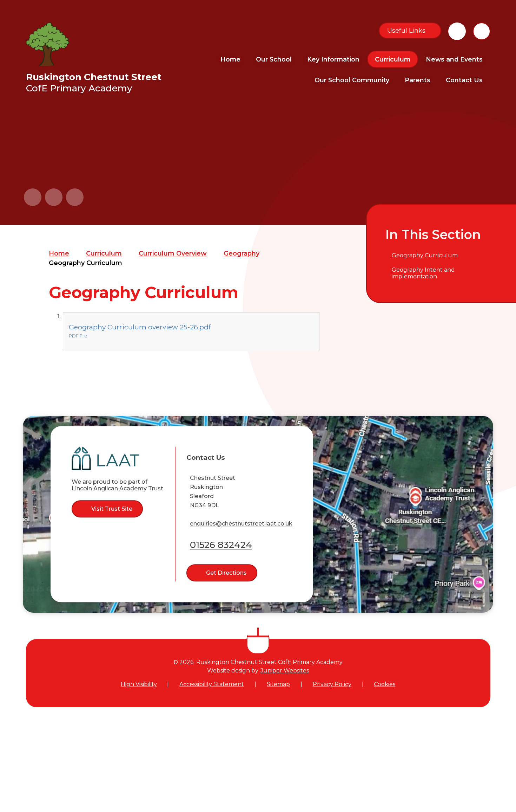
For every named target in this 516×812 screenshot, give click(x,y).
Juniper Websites (284, 670)
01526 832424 (221, 544)
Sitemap (278, 684)
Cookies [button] (384, 684)
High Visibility (139, 684)
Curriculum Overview (173, 253)
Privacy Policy (332, 684)
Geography (241, 253)
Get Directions (226, 572)
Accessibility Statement (211, 684)
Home (59, 253)
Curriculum (104, 253)
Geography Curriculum (85, 263)
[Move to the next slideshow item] (53, 197)
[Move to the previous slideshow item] (32, 197)
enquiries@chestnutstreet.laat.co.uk (241, 523)
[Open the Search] (481, 31)
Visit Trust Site (111, 508)
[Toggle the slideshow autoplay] (75, 197)
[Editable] (457, 31)
